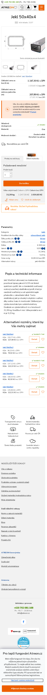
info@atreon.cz (23, 613)
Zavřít (15, 154)
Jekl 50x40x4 (27, 76)
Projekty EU (6, 540)
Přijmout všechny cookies (22, 688)
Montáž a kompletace (10, 566)
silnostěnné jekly (38, 235)
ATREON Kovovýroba (10, 552)
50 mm (43, 238)
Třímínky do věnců (8, 584)
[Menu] (41, 8)
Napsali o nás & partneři (11, 531)
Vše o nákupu (6, 469)
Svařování (5, 561)
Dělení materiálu (7, 518)
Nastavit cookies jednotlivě (22, 680)
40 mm (43, 242)
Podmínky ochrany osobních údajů (15, 482)
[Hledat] (22, 8)
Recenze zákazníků (8, 526)
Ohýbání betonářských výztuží (13, 589)
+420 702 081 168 (23, 607)
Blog (3, 522)
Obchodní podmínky (9, 477)
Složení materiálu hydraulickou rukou (16, 495)
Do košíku (24, 183)
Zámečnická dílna (8, 557)
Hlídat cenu (13, 200)
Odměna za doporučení (10, 491)
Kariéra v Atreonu (8, 535)
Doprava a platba (8, 473)
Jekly (43, 232)
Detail (34, 339)
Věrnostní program (9, 486)
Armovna (5, 580)
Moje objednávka (8, 500)
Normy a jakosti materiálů (11, 513)
